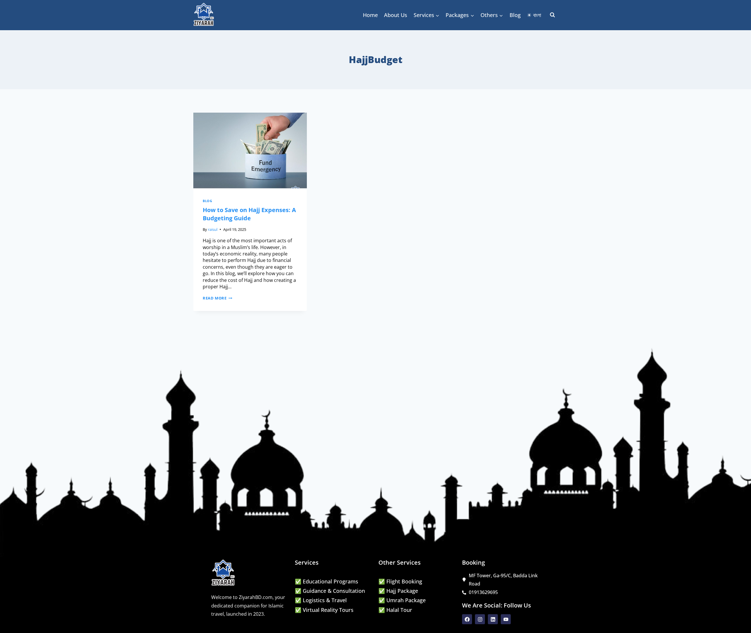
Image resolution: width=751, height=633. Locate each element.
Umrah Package (406, 600)
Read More (217, 298)
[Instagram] (480, 619)
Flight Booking (404, 581)
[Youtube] (506, 619)
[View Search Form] (552, 15)
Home (370, 14)
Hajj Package (402, 590)
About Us (395, 14)
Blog (515, 14)
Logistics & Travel (325, 600)
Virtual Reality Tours (328, 609)
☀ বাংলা (534, 14)
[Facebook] (467, 619)
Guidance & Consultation (334, 590)
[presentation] (250, 150)
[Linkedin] (493, 619)
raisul (212, 229)
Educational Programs (330, 581)
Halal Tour (399, 609)
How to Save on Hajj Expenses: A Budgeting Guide (249, 214)
